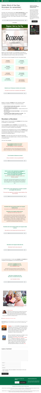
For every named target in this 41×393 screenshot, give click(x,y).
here (25, 343)
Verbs (14, 318)
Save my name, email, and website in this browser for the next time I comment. (14, 370)
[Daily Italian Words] (2, 1)
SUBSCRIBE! (34, 21)
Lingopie (9, 326)
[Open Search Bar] (34, 1)
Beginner (4, 318)
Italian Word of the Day (9, 318)
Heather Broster (7, 9)
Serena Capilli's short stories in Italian (20, 337)
